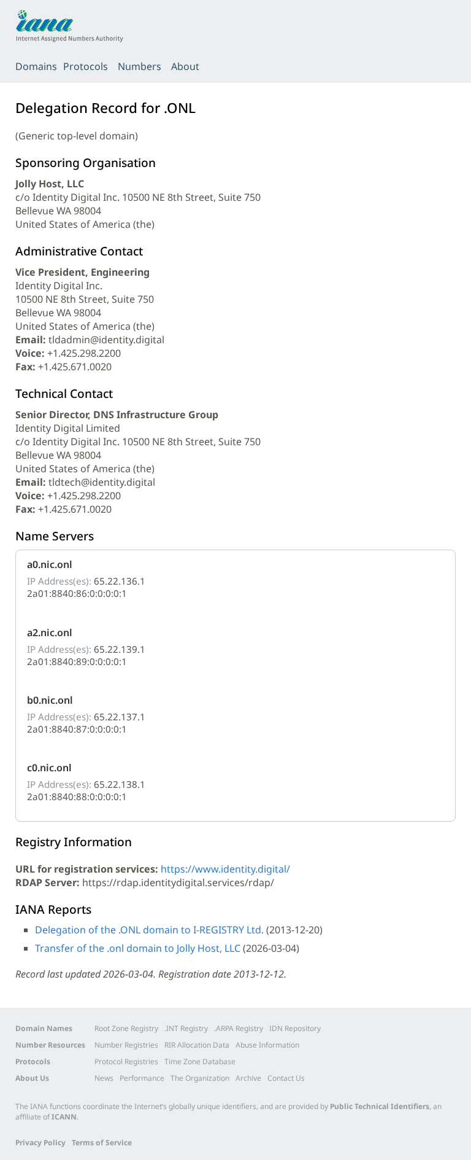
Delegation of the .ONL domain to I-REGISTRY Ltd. (149, 929)
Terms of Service (102, 1142)
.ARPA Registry (238, 1028)
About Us (32, 1078)
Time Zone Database (200, 1061)
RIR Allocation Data (196, 1045)
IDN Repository (295, 1028)
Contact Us (286, 1078)
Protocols (85, 66)
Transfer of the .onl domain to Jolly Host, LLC (137, 948)
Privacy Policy (40, 1142)
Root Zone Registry (126, 1028)
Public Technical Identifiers (379, 1106)
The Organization (199, 1078)
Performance (142, 1078)
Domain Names (43, 1028)
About (185, 66)
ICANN (64, 1116)
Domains (36, 66)
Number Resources (50, 1045)
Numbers (139, 66)
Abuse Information (267, 1045)
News (103, 1078)
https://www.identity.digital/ (225, 869)
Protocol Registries (126, 1061)
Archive (248, 1078)
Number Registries (126, 1045)
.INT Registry (186, 1028)
